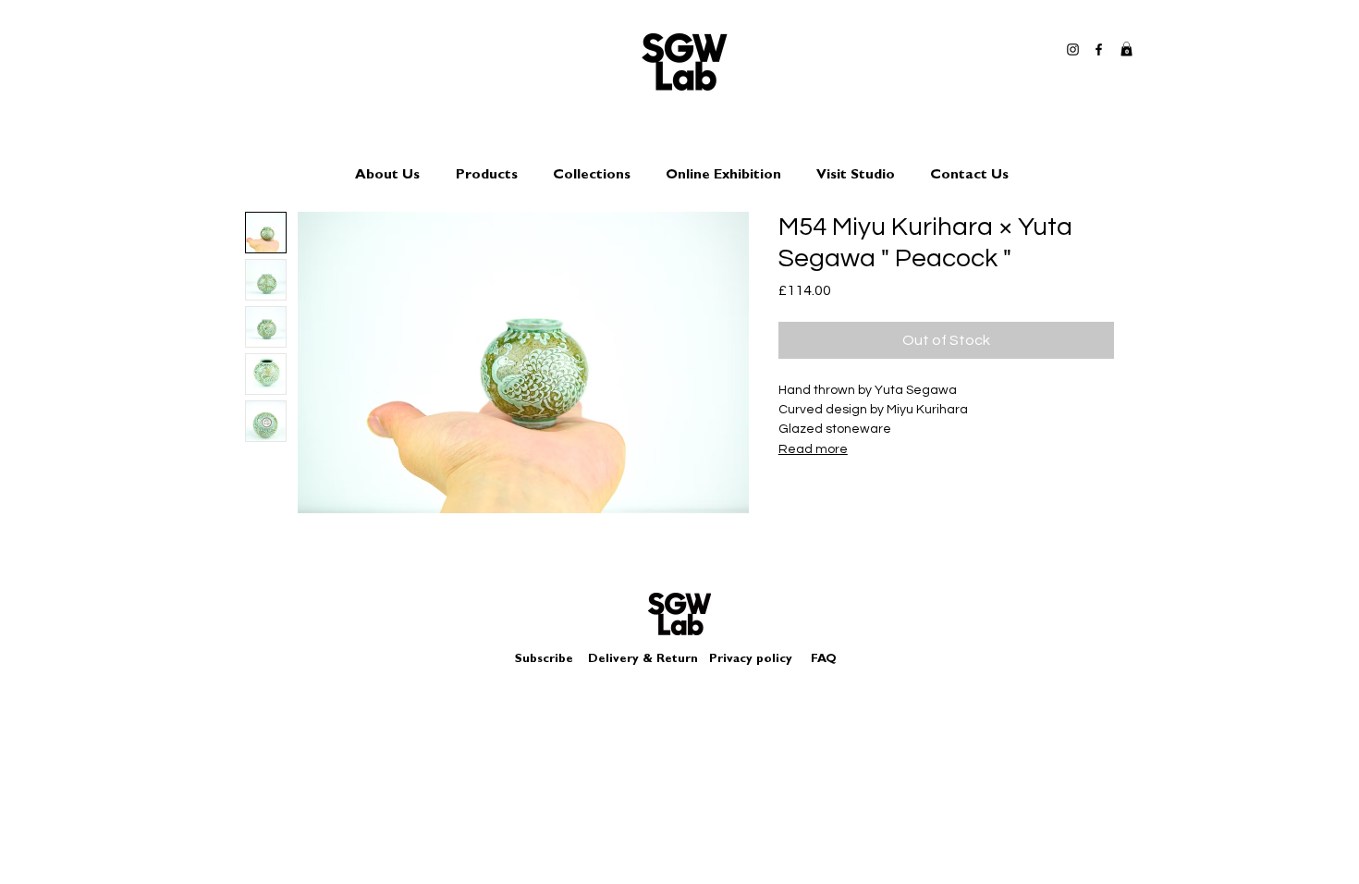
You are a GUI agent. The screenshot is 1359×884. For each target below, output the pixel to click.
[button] (1126, 49)
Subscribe (544, 660)
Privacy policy (758, 660)
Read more (813, 449)
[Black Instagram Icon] (1073, 49)
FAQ (824, 660)
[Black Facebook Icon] (1099, 49)
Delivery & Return (643, 660)
